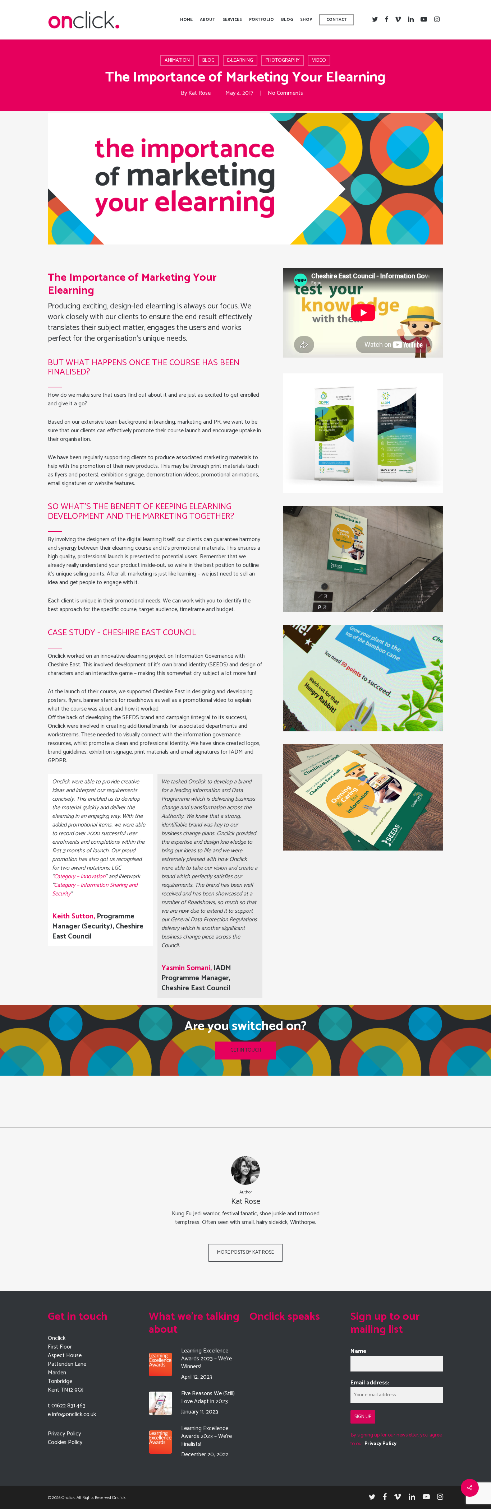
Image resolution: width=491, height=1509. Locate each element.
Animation (177, 60)
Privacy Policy (64, 1434)
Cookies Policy (65, 1442)
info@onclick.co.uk (74, 1414)
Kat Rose (199, 93)
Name (358, 1351)
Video (319, 60)
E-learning (240, 60)
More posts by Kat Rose (245, 1252)
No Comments (285, 93)
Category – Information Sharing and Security (94, 889)
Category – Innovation (79, 876)
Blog (208, 60)
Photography (282, 60)
